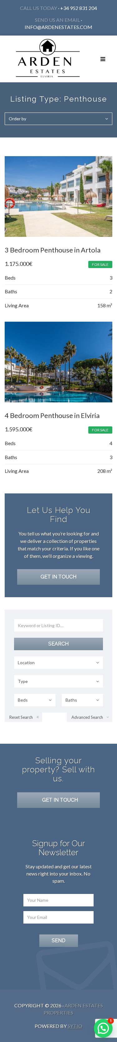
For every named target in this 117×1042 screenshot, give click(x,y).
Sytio (75, 1026)
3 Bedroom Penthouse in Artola (52, 250)
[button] (103, 1028)
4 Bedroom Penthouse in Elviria (52, 415)
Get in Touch (58, 577)
